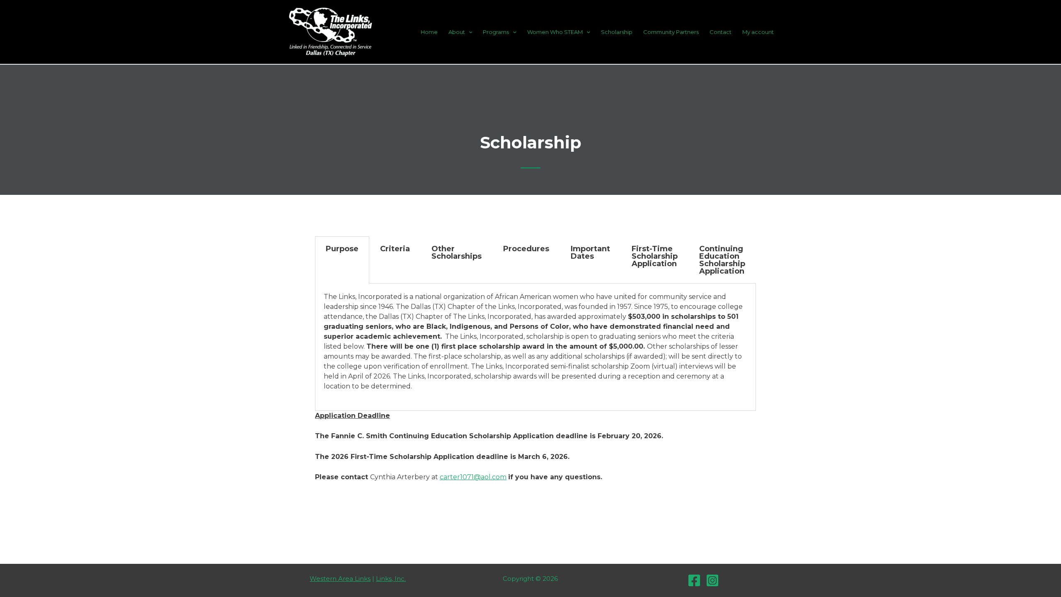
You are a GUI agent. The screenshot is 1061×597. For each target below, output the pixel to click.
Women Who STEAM (555, 32)
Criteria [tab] (395, 248)
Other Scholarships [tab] (456, 252)
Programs (496, 32)
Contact (721, 32)
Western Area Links (340, 578)
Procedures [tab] (526, 248)
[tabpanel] (535, 347)
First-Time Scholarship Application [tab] (655, 256)
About (456, 32)
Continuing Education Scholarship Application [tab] (722, 260)
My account (758, 32)
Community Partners (671, 32)
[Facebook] (694, 580)
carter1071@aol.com (473, 477)
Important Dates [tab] (590, 252)
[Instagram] (712, 580)
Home (429, 32)
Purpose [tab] (342, 248)
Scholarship (616, 32)
